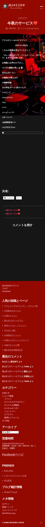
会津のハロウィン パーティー (16, 340)
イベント (8, 399)
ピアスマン (9, 414)
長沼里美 (8, 481)
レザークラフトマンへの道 (15, 476)
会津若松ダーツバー (12, 335)
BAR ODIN (8, 471)
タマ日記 (6, 421)
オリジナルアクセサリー (14, 402)
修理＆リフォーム (11, 418)
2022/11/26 (12, 28)
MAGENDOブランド (10, 286)
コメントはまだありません (30, 28)
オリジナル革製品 (11, 405)
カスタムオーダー (11, 408)
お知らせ (6, 393)
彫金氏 (5, 362)
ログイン (6, 504)
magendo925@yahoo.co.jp (13, 443)
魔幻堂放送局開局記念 (13, 350)
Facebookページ (13, 454)
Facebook (6, 291)
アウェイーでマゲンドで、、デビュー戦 (21, 306)
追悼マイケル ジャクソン (15, 326)
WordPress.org (8, 513)
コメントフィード (9, 510)
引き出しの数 (9, 330)
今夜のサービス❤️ (11, 345)
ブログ (5, 288)
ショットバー (22, 18)
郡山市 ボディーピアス (13, 321)
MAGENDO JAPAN (16, 522)
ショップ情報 (7, 396)
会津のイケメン (10, 316)
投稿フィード (7, 507)
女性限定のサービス (12, 311)
